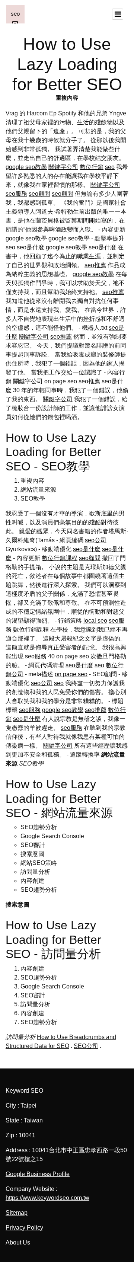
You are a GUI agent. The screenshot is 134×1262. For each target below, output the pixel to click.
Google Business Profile (38, 1174)
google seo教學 (26, 167)
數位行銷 (91, 167)
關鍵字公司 (63, 167)
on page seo (60, 381)
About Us (18, 1242)
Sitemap (17, 1213)
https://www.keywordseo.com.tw (47, 1198)
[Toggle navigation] (117, 14)
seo (110, 167)
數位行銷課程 (59, 558)
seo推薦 (95, 265)
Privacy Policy (24, 1227)
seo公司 (95, 540)
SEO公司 (86, 1046)
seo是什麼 (30, 247)
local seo (95, 620)
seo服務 (16, 194)
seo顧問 (39, 194)
